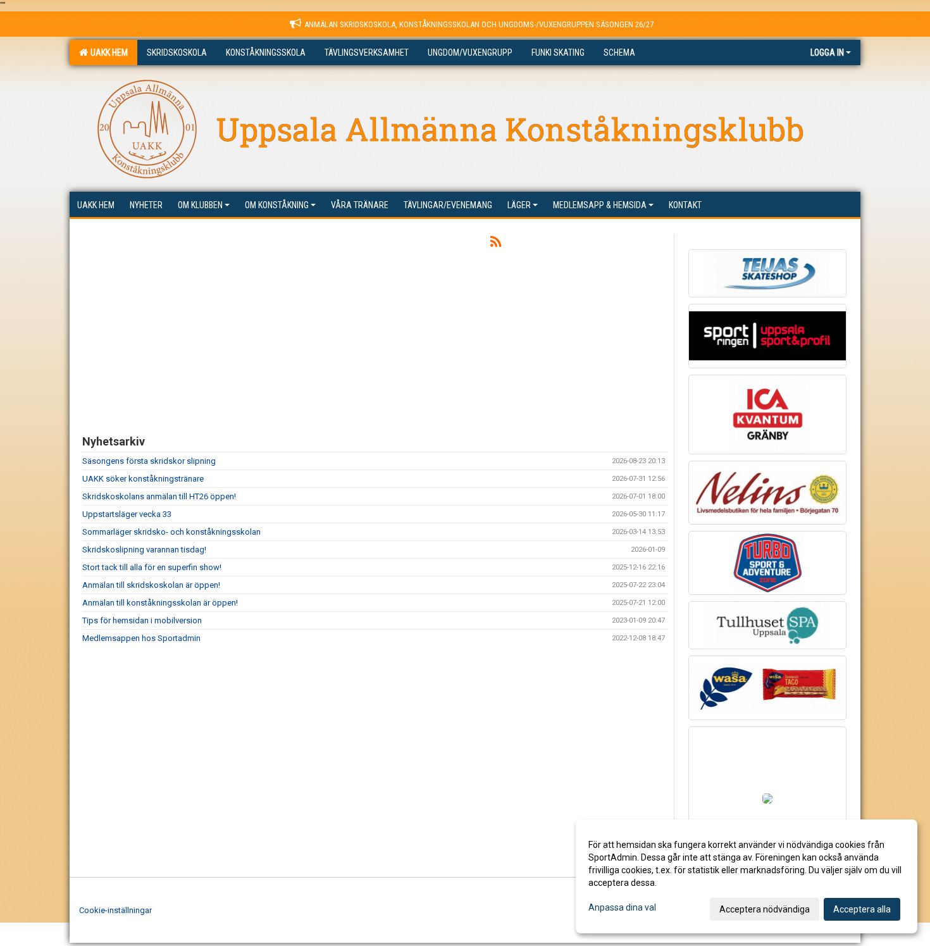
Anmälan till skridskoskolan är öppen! (151, 585)
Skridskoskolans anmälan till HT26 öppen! (159, 496)
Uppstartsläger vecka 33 (126, 514)
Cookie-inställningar (115, 910)
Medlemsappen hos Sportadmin (141, 638)
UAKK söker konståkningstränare (143, 478)
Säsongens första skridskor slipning (149, 461)
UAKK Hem (107, 52)
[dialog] (746, 876)
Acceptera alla (862, 909)
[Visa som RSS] (495, 244)
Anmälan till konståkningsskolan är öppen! (160, 602)
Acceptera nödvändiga (764, 909)
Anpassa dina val (622, 907)
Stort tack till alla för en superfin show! (151, 567)
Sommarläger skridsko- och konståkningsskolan (171, 532)
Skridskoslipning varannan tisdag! (144, 549)
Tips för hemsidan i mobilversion (142, 620)
